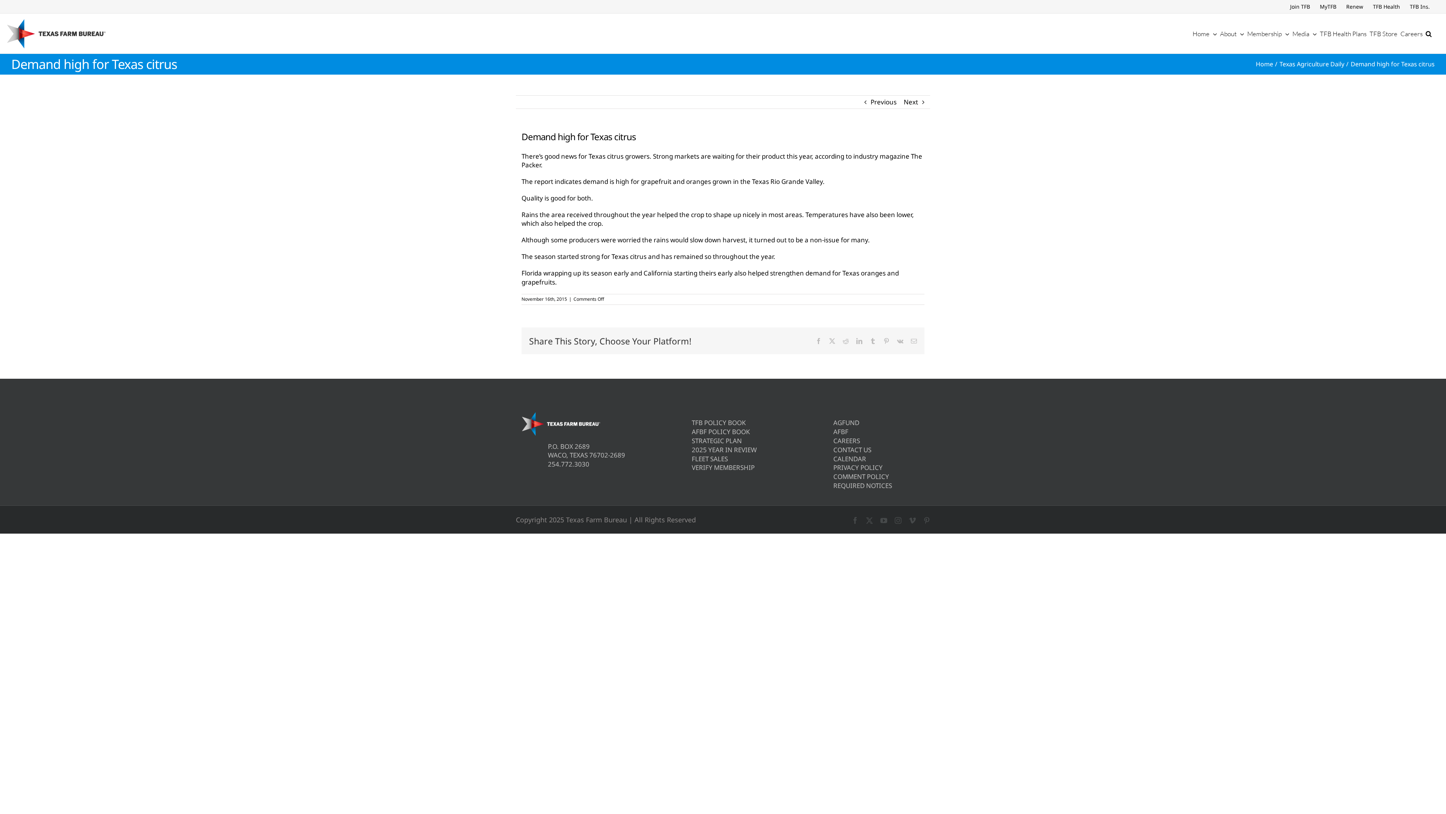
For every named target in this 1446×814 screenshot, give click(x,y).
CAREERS (846, 440)
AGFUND (846, 422)
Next (911, 102)
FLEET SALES (710, 458)
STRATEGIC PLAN (717, 440)
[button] (1429, 34)
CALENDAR (849, 458)
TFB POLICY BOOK (719, 422)
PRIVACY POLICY (858, 467)
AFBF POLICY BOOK (721, 431)
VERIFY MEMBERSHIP (723, 467)
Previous (884, 102)
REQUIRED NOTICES (862, 485)
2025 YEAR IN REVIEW (724, 449)
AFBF (840, 431)
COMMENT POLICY (861, 476)
